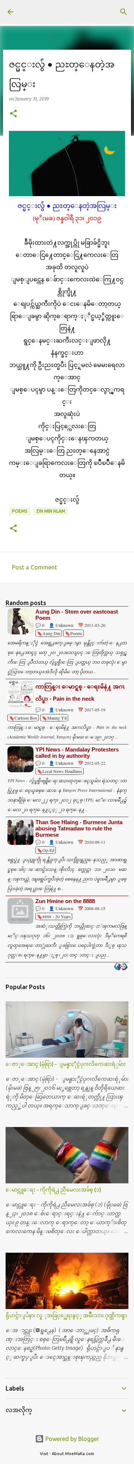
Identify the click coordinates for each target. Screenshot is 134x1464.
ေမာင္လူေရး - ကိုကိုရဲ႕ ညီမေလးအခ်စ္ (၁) (53, 1190)
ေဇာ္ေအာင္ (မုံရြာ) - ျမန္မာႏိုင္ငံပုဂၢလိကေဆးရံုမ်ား (66, 1064)
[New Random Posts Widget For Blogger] (120, 967)
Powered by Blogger (71, 1438)
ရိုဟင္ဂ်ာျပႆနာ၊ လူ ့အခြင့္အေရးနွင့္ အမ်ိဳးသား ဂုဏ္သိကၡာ (66, 1315)
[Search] (123, 12)
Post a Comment (34, 567)
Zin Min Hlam (50, 511)
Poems (20, 511)
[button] (13, 114)
